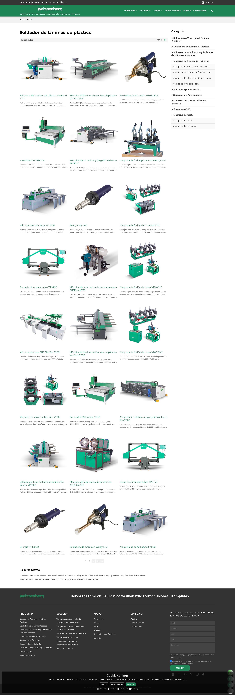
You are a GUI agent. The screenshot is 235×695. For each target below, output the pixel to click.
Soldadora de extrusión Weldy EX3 (88, 547)
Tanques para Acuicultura (67, 637)
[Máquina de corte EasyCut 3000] (43, 198)
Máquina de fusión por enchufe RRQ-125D (143, 160)
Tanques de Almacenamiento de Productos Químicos (70, 628)
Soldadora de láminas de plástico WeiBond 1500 (43, 97)
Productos (129, 11)
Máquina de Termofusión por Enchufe (36, 648)
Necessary (102, 689)
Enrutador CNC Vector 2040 (85, 417)
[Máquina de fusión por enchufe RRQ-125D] (144, 133)
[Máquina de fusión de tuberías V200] (43, 389)
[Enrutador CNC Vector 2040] (94, 389)
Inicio (22, 19)
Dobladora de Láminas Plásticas (33, 626)
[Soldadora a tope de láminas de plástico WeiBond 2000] (43, 454)
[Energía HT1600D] (43, 519)
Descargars (99, 619)
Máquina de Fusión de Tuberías (33, 637)
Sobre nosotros (173, 11)
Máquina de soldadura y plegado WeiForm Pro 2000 (143, 418)
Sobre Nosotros (137, 623)
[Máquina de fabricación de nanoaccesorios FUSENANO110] (94, 259)
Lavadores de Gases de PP (68, 623)
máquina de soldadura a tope (133, 576)
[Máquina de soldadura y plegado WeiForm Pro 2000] (144, 389)
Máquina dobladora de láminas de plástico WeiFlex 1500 (93, 97)
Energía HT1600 (78, 225)
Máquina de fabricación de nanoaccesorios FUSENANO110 (93, 289)
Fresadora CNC (26, 652)
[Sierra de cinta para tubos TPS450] (144, 454)
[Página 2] (102, 561)
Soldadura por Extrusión (67, 641)
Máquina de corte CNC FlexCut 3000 (39, 352)
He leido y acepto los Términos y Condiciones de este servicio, (190, 662)
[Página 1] (85, 561)
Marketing (134, 689)
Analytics (113, 689)
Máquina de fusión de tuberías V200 (40, 417)
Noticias (97, 630)
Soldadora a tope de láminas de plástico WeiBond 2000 (42, 483)
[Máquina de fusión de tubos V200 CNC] (144, 324)
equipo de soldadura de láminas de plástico (83, 579)
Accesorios (177, 657)
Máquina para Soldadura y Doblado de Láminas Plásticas (36, 631)
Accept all (130, 684)
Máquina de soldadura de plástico (61, 576)
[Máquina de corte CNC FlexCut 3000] (43, 324)
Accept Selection (117, 684)
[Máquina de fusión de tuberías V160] (144, 198)
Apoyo (156, 11)
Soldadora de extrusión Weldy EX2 (139, 95)
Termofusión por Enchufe (67, 645)
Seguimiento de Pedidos (104, 634)
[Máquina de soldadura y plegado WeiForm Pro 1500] (94, 133)
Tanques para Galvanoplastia (69, 619)
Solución (144, 11)
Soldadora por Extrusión (30, 640)
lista (161, 40)
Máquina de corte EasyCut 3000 (37, 225)
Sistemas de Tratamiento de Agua (71, 633)
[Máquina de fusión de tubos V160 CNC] (144, 259)
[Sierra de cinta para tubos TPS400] (43, 259)
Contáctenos (199, 11)
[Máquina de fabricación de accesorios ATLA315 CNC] (94, 454)
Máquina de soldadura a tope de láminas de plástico (42, 579)
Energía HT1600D (29, 547)
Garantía (97, 638)
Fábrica (187, 11)
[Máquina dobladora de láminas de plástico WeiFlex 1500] (94, 68)
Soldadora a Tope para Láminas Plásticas (33, 620)
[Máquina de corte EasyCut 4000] (144, 519)
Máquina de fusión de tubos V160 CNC (141, 287)
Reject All (104, 684)
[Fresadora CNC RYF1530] (43, 133)
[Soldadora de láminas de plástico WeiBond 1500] (43, 68)
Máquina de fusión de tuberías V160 (139, 225)
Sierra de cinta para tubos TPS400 (38, 287)
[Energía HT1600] (94, 198)
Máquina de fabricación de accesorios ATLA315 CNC (90, 483)
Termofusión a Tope (65, 648)
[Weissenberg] (50, 9)
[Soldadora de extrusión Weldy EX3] (94, 519)
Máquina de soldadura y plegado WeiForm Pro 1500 (93, 162)
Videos (97, 623)
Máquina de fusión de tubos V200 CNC (141, 352)
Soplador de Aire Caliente (30, 644)
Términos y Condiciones (184, 663)
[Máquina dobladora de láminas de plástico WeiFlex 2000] (94, 324)
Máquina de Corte (27, 655)
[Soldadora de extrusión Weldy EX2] (144, 68)
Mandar (180, 668)
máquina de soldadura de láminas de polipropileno (98, 576)
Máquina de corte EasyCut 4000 (138, 547)
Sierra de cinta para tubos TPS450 (138, 482)
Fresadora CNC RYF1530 (32, 160)
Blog (96, 627)
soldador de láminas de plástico (33, 576)
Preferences (123, 689)
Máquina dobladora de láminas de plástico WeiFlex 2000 (93, 354)
